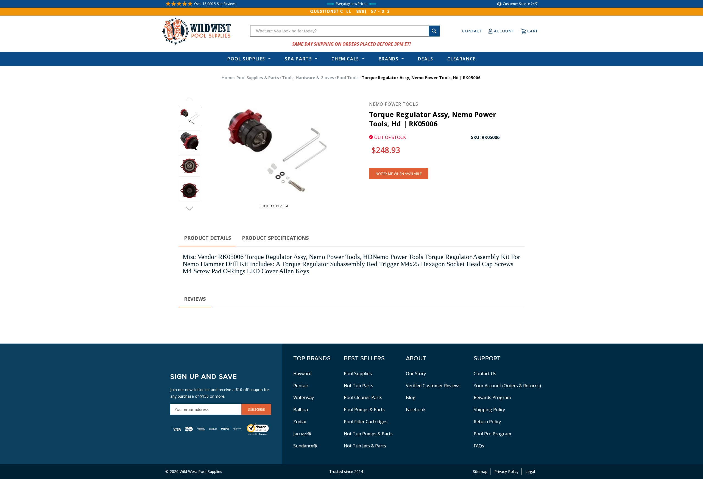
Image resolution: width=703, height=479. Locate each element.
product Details (207, 238)
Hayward (302, 374)
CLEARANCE (461, 59)
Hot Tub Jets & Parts (365, 446)
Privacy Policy (506, 471)
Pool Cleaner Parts (363, 397)
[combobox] (345, 31)
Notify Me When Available (399, 173)
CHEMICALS (345, 59)
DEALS (425, 59)
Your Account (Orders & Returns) (507, 386)
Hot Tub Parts (358, 386)
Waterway (303, 397)
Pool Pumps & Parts (364, 409)
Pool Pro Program (492, 434)
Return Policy (487, 422)
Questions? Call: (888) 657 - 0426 (351, 11)
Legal (530, 471)
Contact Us (485, 374)
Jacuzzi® (302, 434)
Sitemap (480, 471)
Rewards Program (492, 397)
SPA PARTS (298, 59)
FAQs (479, 446)
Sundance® (305, 446)
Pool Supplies (246, 59)
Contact (472, 31)
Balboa (300, 409)
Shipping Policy (489, 409)
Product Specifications (275, 238)
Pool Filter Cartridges (365, 422)
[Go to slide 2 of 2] (189, 98)
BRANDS (389, 59)
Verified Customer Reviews (433, 386)
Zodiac (300, 422)
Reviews (195, 299)
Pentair (300, 386)
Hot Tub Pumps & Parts (368, 434)
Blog (410, 397)
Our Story (416, 374)
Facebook (416, 409)
